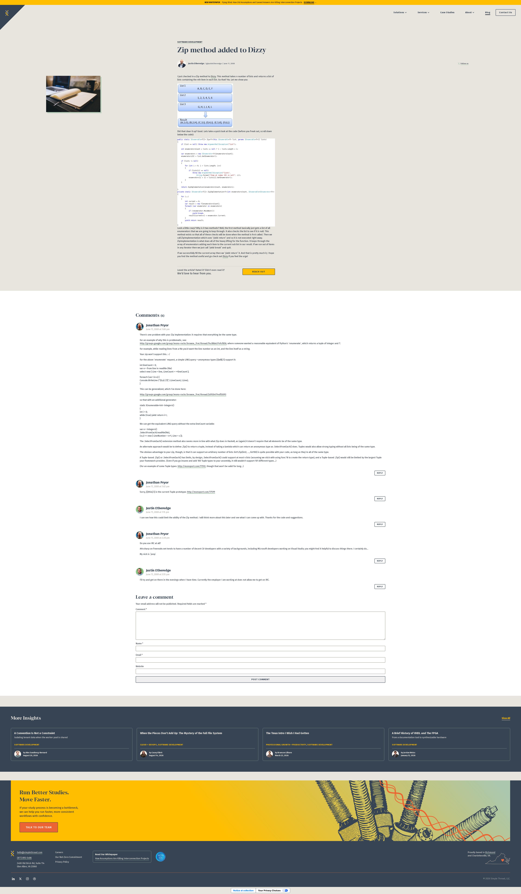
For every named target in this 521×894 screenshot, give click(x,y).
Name (139, 643)
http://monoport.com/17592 (192, 466)
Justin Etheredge (196, 63)
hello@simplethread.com (29, 852)
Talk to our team (39, 827)
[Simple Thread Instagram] (27, 878)
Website (140, 666)
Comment (141, 609)
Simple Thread (7, 12)
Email (139, 655)
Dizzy (213, 76)
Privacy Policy (62, 862)
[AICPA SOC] (161, 857)
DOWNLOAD (309, 2)
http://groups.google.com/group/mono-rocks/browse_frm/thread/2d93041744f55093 (183, 394)
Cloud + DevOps (148, 745)
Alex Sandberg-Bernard (36, 752)
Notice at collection (243, 890)
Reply (380, 473)
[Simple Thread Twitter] (20, 878)
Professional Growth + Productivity (286, 745)
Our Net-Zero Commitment (68, 857)
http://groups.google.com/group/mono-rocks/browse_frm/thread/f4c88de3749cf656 (183, 343)
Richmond (490, 852)
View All (506, 718)
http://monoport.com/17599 (201, 492)
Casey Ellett (157, 752)
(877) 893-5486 (24, 858)
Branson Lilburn (285, 752)
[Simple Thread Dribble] (34, 878)
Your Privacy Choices (269, 890)
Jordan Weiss (409, 752)
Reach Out (258, 271)
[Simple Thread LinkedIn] (13, 878)
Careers (59, 852)
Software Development (189, 42)
